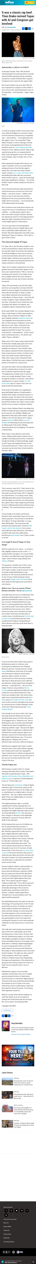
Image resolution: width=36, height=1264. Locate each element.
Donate (30, 2)
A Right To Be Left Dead (19, 579)
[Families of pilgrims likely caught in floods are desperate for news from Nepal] (7, 1124)
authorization (15, 535)
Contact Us (6, 1230)
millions (4, 561)
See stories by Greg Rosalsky (20, 1034)
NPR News (16, 1078)
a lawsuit (11, 420)
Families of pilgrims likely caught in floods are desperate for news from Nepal (24, 1125)
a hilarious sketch (24, 318)
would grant (18, 785)
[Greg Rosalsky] (6, 1026)
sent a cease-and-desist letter (22, 173)
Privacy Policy (7, 1234)
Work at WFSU (7, 1226)
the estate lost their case (19, 700)
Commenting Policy (8, 1241)
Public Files (6, 1238)
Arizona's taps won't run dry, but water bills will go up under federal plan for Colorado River (23, 1083)
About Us (6, 1223)
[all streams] (33, 1262)
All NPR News (7, 1010)
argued (4, 671)
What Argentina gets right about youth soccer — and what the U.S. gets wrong (24, 1096)
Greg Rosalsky (11, 27)
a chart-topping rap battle (23, 147)
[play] (3, 1262)
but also (18, 813)
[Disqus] (18, 1178)
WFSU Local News (18, 1105)
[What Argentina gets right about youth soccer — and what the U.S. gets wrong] (7, 1095)
